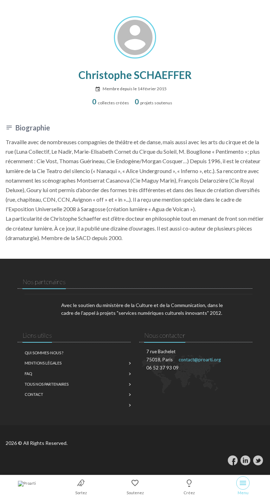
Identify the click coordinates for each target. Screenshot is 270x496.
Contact (34, 394)
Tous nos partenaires (47, 384)
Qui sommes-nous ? (44, 352)
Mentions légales (43, 363)
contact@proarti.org (200, 359)
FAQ (28, 373)
